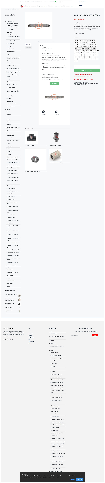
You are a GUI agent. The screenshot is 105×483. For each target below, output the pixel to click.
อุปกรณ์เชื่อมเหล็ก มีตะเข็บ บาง (12, 262)
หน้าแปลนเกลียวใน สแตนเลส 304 (13, 168)
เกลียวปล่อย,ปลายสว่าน (11, 104)
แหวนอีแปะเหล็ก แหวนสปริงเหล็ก (13, 68)
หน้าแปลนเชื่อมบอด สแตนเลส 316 (13, 177)
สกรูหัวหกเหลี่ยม (10, 96)
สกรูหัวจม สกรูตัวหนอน (11, 49)
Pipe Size (76, 37)
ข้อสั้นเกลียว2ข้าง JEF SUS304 (81, 83)
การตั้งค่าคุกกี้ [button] (72, 479)
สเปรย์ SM (8, 122)
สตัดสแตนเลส (9, 98)
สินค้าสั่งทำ (8, 109)
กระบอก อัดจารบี (10, 270)
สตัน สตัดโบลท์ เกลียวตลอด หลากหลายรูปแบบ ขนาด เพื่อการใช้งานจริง (13, 58)
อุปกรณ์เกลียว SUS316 (11, 217)
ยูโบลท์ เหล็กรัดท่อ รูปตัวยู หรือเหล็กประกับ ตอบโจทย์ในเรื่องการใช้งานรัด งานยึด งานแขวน (13, 36)
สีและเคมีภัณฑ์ (8, 117)
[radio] (77, 40)
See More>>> (59, 80)
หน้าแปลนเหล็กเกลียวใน (11, 196)
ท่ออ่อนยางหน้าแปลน (10, 135)
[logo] (22, 5)
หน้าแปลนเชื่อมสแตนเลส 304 (12, 180)
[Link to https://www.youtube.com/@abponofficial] (5, 339)
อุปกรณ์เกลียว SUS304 (11, 215)
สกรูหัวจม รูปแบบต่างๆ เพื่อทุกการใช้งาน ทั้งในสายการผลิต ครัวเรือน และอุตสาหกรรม (13, 91)
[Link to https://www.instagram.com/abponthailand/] (3, 339)
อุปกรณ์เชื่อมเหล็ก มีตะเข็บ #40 (13, 255)
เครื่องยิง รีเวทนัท (10, 283)
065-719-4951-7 (52, 1)
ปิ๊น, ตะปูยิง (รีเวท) (10, 29)
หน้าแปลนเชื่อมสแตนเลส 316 (12, 183)
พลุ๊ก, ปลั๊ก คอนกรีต (10, 32)
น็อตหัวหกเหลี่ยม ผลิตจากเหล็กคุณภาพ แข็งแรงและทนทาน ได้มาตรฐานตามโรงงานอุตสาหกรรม (13, 25)
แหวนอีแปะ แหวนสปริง (11, 106)
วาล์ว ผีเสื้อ (9, 149)
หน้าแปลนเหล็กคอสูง (10, 194)
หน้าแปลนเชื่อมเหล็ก (10, 185)
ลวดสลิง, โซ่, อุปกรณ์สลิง (11, 84)
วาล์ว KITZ (9, 143)
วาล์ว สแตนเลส (9, 151)
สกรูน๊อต (8, 111)
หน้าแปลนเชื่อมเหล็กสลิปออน (12, 191)
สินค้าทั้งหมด (10, 9)
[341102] (38, 25)
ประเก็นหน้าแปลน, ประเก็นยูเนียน (12, 140)
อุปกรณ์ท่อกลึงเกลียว (11, 199)
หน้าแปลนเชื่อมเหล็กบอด (11, 188)
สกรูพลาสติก (9, 46)
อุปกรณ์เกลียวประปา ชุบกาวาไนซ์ (13, 220)
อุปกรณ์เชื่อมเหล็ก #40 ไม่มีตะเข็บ (13, 250)
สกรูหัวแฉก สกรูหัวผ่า (11, 51)
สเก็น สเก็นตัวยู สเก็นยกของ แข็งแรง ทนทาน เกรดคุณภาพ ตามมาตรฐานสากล (13, 129)
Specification (45, 114)
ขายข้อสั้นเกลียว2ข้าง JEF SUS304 (91, 83)
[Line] (12, 339)
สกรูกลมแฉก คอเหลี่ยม (11, 87)
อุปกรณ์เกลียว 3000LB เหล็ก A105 (57, 425)
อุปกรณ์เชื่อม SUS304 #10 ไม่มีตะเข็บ (58, 441)
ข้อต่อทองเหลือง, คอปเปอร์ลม (12, 272)
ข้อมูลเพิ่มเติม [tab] (28, 47)
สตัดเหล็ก (8, 54)
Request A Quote (88, 70)
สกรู (6, 18)
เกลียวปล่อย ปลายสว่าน (11, 65)
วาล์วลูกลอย (9, 154)
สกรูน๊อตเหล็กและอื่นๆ (10, 21)
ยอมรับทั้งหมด (79, 479)
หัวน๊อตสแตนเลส (10, 101)
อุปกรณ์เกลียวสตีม (10, 223)
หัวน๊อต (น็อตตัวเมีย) (10, 63)
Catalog (56, 114)
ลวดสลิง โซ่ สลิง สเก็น (11, 40)
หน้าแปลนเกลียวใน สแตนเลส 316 (13, 170)
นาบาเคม (8, 119)
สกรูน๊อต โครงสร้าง (10, 43)
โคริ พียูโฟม (9, 124)
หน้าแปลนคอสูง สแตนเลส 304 (12, 157)
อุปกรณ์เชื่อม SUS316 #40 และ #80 (58, 453)
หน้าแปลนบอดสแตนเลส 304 (12, 159)
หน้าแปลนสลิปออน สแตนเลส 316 (13, 165)
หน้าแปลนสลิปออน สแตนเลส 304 (13, 162)
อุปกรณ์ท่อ (8, 133)
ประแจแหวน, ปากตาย (10, 281)
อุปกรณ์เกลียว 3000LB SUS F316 (57, 422)
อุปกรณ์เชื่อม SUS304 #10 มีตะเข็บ (57, 438)
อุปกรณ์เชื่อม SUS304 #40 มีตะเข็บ (57, 444)
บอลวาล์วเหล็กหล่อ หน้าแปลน (12, 138)
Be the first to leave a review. (79, 33)
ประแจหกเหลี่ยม (9, 278)
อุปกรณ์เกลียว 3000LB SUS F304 (57, 419)
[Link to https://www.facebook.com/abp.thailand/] (7, 339)
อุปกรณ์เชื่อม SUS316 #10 (12, 243)
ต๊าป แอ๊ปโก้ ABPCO (10, 275)
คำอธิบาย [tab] (28, 44)
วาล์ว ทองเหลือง (10, 146)
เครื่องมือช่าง (8, 268)
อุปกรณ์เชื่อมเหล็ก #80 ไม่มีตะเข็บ (13, 252)
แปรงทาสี (8, 286)
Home (6, 9)
